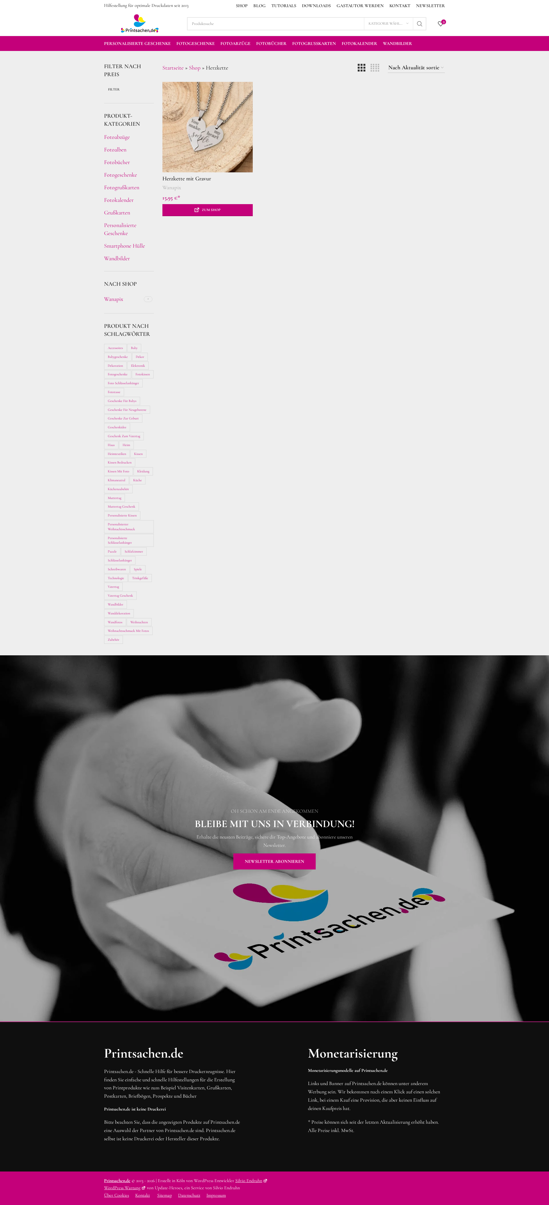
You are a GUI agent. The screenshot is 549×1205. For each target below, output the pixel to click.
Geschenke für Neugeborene (127, 410)
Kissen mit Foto (118, 471)
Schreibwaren (117, 569)
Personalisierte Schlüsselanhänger (120, 540)
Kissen (138, 454)
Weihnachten (139, 622)
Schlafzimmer (134, 551)
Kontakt (142, 1195)
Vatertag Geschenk (120, 595)
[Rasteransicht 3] (361, 67)
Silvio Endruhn (248, 1181)
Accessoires (115, 348)
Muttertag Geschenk (121, 506)
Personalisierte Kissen (122, 515)
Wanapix (171, 187)
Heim (126, 445)
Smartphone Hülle (124, 245)
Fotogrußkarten (121, 187)
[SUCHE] (419, 23)
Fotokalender (119, 200)
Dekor (140, 357)
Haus (111, 445)
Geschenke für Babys (122, 401)
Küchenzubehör (118, 489)
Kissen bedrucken (120, 462)
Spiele (138, 569)
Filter (114, 89)
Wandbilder (117, 258)
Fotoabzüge (117, 137)
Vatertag (113, 587)
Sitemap (164, 1195)
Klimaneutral (116, 480)
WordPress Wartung (122, 1188)
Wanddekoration (119, 613)
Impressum (216, 1195)
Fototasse (114, 392)
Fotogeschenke (120, 174)
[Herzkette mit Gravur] (207, 127)
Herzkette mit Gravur (186, 178)
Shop (194, 67)
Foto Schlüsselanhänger (123, 383)
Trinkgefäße (140, 578)
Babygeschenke (118, 357)
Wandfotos (115, 622)
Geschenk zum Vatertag (124, 436)
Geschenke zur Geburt (123, 418)
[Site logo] (140, 22)
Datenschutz (189, 1195)
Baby (134, 348)
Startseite (173, 67)
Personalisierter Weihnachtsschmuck (121, 526)
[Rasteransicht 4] (375, 67)
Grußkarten (117, 212)
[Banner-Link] (274, 838)
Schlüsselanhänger (120, 560)
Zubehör (113, 640)
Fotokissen (143, 374)
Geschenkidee (117, 427)
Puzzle (112, 551)
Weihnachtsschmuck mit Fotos (128, 631)
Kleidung (143, 471)
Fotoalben (115, 149)
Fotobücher (117, 162)
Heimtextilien (117, 454)
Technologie (116, 578)
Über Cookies (116, 1195)
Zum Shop (211, 210)
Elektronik (138, 366)
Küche (137, 480)
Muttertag (114, 498)
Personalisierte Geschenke (120, 229)
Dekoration (115, 366)
